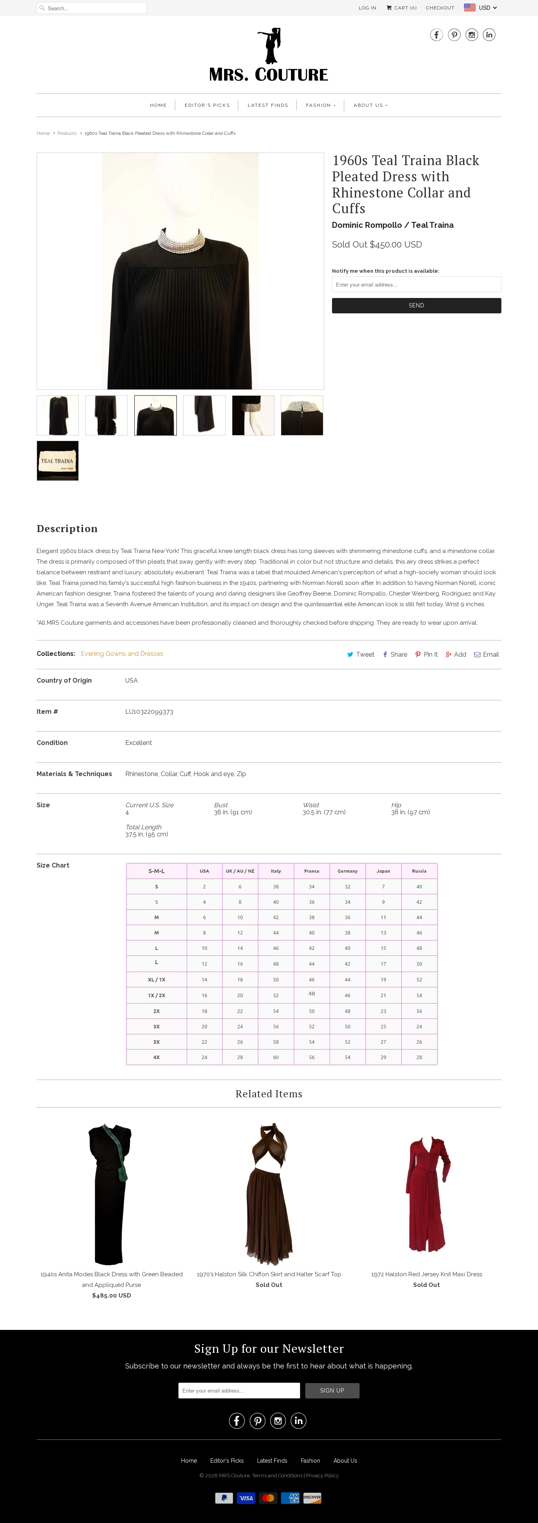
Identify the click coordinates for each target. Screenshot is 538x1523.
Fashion (318, 105)
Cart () (405, 8)
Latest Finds (268, 105)
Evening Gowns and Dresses (122, 653)
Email (491, 654)
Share (399, 654)
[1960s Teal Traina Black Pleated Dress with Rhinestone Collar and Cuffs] (180, 271)
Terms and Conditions (278, 1475)
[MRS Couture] (269, 57)
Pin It (431, 654)
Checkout (440, 8)
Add (460, 654)
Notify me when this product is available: (386, 271)
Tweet (365, 654)
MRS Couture (234, 1475)
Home (158, 105)
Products (67, 133)
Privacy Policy (322, 1475)
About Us (368, 105)
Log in (368, 8)
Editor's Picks (207, 105)
